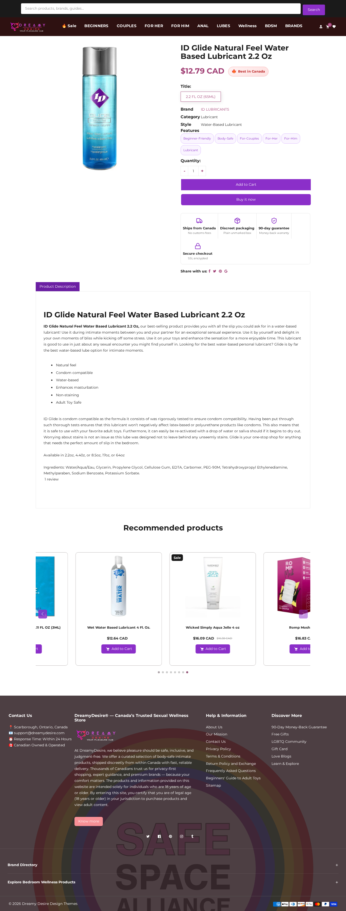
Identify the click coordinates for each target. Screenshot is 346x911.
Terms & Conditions (223, 756)
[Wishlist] (334, 26)
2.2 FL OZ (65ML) (201, 96)
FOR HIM (180, 25)
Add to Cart (82, 648)
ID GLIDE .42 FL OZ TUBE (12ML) (267, 627)
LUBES (223, 25)
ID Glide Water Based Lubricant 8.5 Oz (173, 627)
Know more (88, 821)
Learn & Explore (285, 763)
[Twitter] (148, 837)
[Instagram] (182, 837)
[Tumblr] (192, 837)
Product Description (58, 286)
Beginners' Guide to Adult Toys (233, 778)
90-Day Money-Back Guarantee (299, 727)
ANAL (202, 25)
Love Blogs (281, 756)
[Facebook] (160, 837)
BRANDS (294, 25)
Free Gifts (280, 734)
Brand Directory (22, 865)
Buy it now (246, 199)
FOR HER (154, 25)
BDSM (271, 25)
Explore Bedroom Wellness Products (41, 882)
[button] (44, 479)
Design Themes (64, 903)
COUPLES (127, 25)
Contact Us (216, 741)
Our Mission (216, 734)
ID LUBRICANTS (215, 109)
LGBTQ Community (289, 741)
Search (314, 9)
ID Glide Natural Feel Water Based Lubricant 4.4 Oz (79, 629)
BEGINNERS (96, 25)
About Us (214, 727)
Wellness (247, 25)
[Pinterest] (171, 837)
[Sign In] (321, 26)
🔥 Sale (69, 25)
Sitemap (213, 785)
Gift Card (279, 749)
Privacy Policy (218, 749)
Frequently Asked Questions (231, 770)
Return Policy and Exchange (231, 763)
